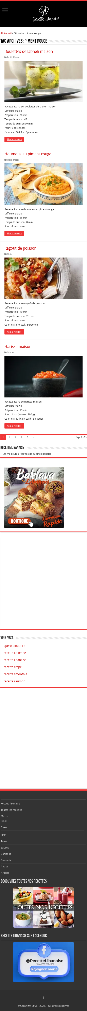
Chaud (4, 827)
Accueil (7, 33)
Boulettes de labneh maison (28, 51)
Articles (5, 872)
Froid (9, 57)
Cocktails (6, 853)
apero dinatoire (14, 646)
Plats (9, 254)
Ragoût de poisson (20, 248)
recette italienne (15, 653)
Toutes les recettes (11, 809)
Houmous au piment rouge (27, 154)
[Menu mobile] (6, 12)
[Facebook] (43, 998)
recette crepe (13, 667)
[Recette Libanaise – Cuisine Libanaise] (43, 13)
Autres (4, 866)
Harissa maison (17, 346)
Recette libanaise (10, 803)
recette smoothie (15, 674)
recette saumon (14, 681)
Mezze (16, 57)
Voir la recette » (14, 139)
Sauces (10, 352)
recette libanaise (15, 660)
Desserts (6, 860)
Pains (4, 841)
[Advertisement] (43, 583)
